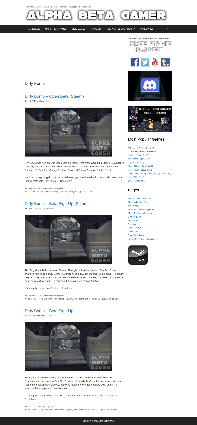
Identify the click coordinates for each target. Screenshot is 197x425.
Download (32, 188)
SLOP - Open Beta (136, 181)
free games (74, 191)
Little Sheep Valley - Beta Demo (142, 151)
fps (102, 410)
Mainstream (47, 188)
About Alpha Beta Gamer (139, 202)
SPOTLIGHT (96, 29)
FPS (39, 188)
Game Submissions (136, 235)
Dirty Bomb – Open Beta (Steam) (54, 96)
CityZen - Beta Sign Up (138, 162)
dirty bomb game (76, 299)
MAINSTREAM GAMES (55, 29)
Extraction (95, 410)
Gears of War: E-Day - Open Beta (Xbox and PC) (149, 173)
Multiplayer (59, 188)
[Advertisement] (74, 55)
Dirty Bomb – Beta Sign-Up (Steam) (57, 203)
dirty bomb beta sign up (79, 410)
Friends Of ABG (135, 228)
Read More (66, 181)
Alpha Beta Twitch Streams (140, 213)
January (29, 166)
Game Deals (133, 231)
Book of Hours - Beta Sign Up (141, 166)
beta (29, 191)
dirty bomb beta (61, 191)
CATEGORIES (146, 29)
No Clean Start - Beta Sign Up (141, 155)
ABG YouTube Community (139, 198)
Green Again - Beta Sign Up (140, 170)
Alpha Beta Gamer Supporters (141, 209)
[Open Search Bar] (168, 29)
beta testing (38, 191)
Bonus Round (134, 220)
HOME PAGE (33, 29)
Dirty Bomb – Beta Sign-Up (49, 311)
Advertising (133, 206)
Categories (132, 224)
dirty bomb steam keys (95, 299)
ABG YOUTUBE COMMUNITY (121, 29)
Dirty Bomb (49, 191)
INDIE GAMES (78, 29)
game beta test (86, 191)
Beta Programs (134, 217)
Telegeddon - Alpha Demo (139, 159)
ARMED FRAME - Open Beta (141, 148)
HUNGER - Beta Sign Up (139, 177)
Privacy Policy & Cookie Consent (142, 239)
